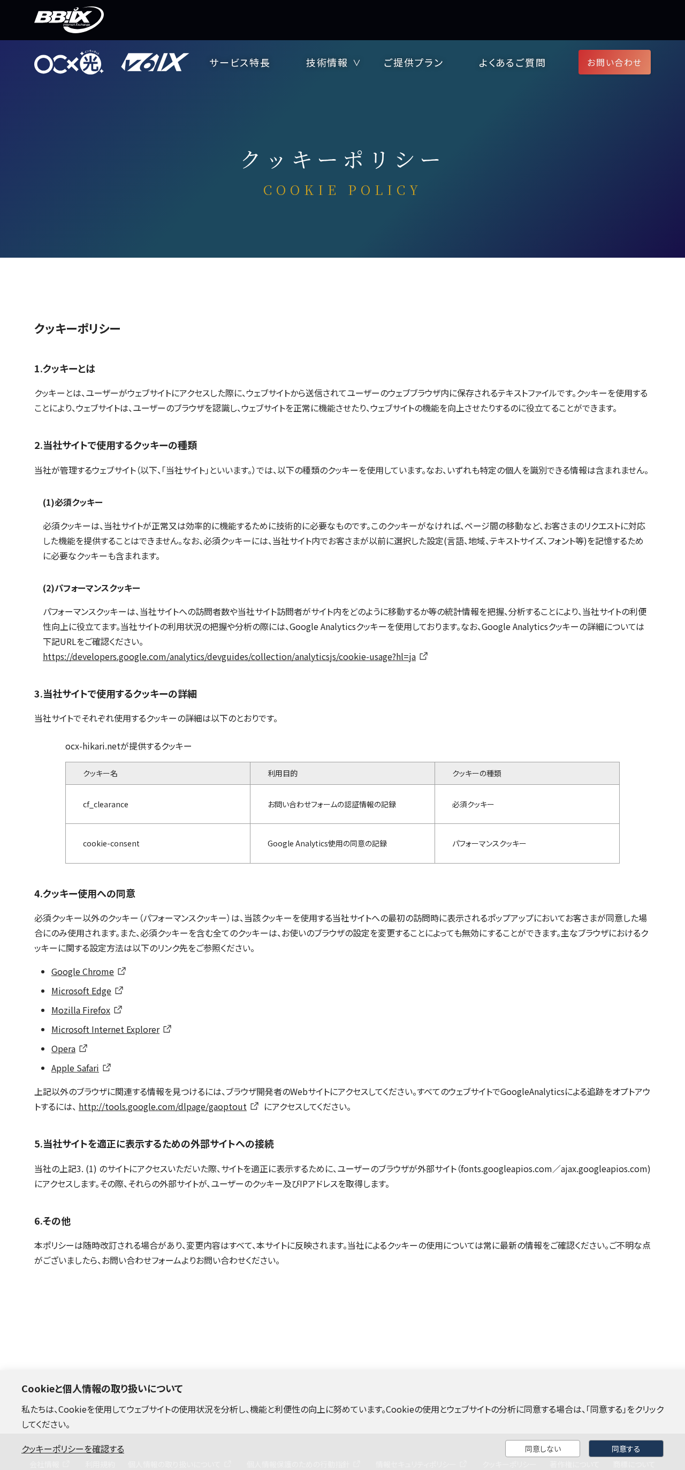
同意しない (543, 1448)
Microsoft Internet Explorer (105, 1029)
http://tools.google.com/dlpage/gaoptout (163, 1106)
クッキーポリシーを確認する (72, 1448)
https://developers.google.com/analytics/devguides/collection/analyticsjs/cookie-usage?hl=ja (229, 656)
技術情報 (327, 62)
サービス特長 (240, 62)
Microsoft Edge (81, 990)
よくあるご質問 (512, 62)
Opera (63, 1048)
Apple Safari (75, 1067)
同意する (626, 1448)
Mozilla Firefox (80, 1009)
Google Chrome (82, 971)
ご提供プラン (414, 62)
